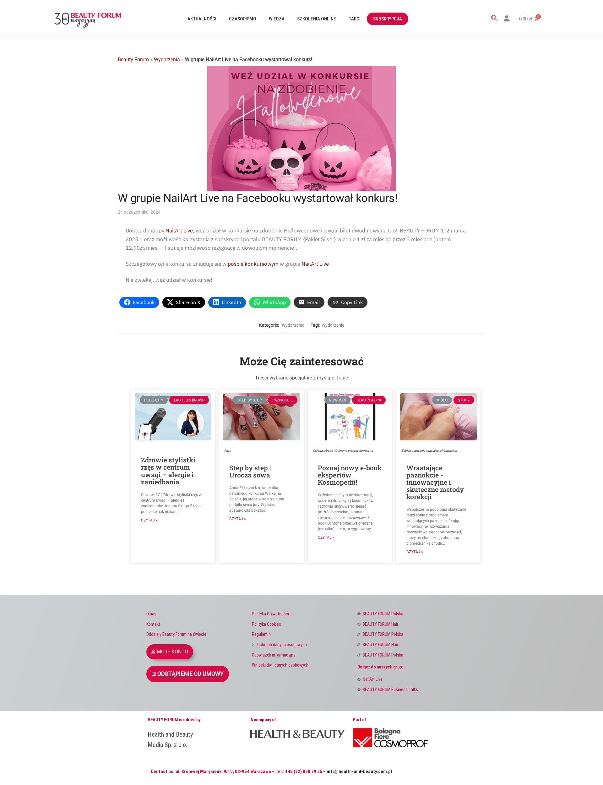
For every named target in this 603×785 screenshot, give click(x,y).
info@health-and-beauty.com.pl (359, 771)
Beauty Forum (133, 60)
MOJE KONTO (172, 652)
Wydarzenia (167, 60)
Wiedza (277, 19)
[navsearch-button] (494, 19)
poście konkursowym (254, 263)
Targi (355, 19)
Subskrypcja (387, 19)
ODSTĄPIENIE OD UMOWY (190, 674)
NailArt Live (179, 230)
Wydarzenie (333, 325)
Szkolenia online (316, 19)
